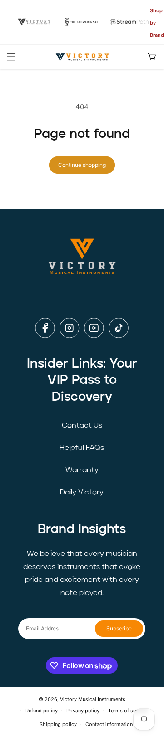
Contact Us (82, 425)
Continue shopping (82, 164)
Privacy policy (82, 710)
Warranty (82, 470)
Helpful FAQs (82, 448)
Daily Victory (82, 492)
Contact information (109, 724)
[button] (11, 57)
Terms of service (127, 710)
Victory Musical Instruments (92, 699)
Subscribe (119, 628)
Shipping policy (58, 724)
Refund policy (41, 710)
